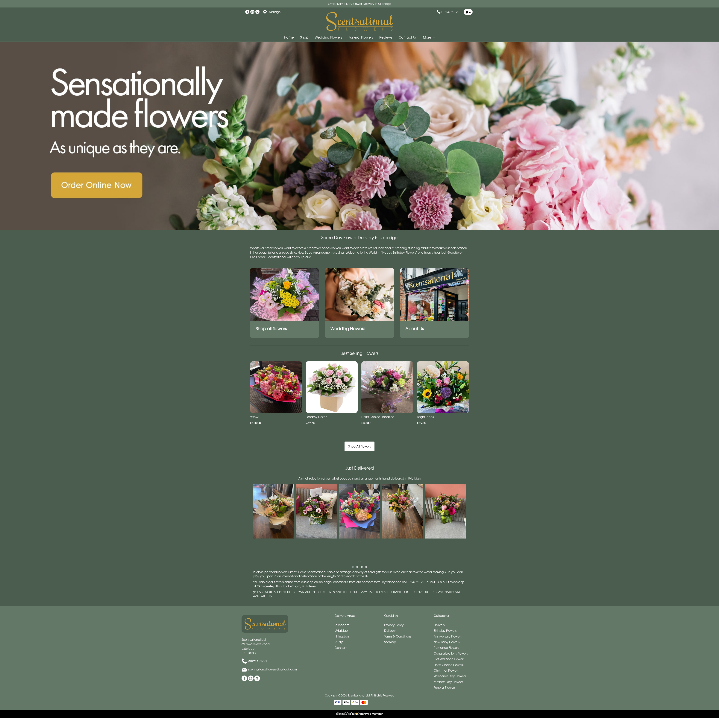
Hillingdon (342, 636)
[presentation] (358, 562)
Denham (341, 647)
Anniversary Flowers (448, 636)
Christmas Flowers (446, 670)
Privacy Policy (394, 625)
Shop (304, 37)
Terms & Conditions (397, 636)
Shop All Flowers (359, 446)
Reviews (385, 37)
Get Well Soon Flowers (449, 659)
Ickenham (342, 625)
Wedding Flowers (328, 37)
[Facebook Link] (247, 12)
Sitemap (390, 642)
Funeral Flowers (360, 37)
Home (289, 37)
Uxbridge (341, 630)
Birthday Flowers (445, 630)
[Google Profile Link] (257, 12)
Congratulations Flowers (451, 653)
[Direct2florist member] (359, 714)
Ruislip (339, 642)
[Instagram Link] (252, 12)
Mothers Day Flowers (448, 682)
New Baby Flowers (446, 642)
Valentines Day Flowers (450, 676)
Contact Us (408, 37)
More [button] (427, 37)
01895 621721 (451, 12)
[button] (353, 567)
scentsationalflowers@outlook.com (272, 669)
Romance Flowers (446, 647)
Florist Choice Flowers (448, 665)
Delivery (390, 630)
